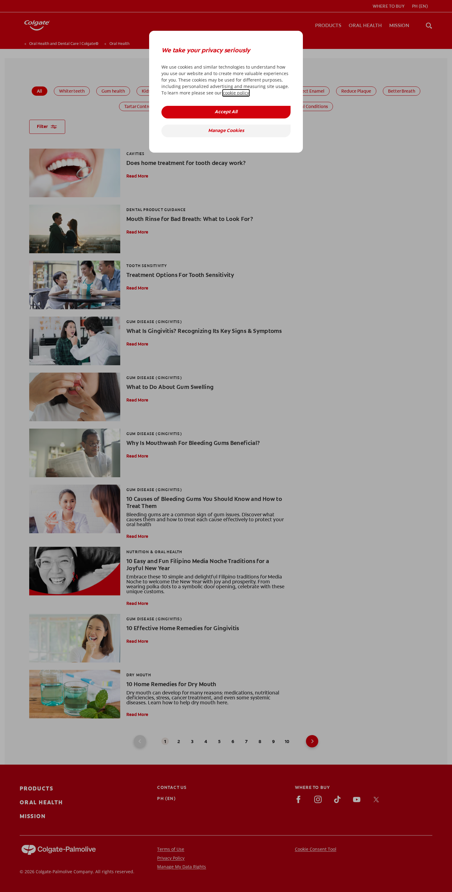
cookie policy (236, 93)
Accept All (226, 112)
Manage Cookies (226, 131)
